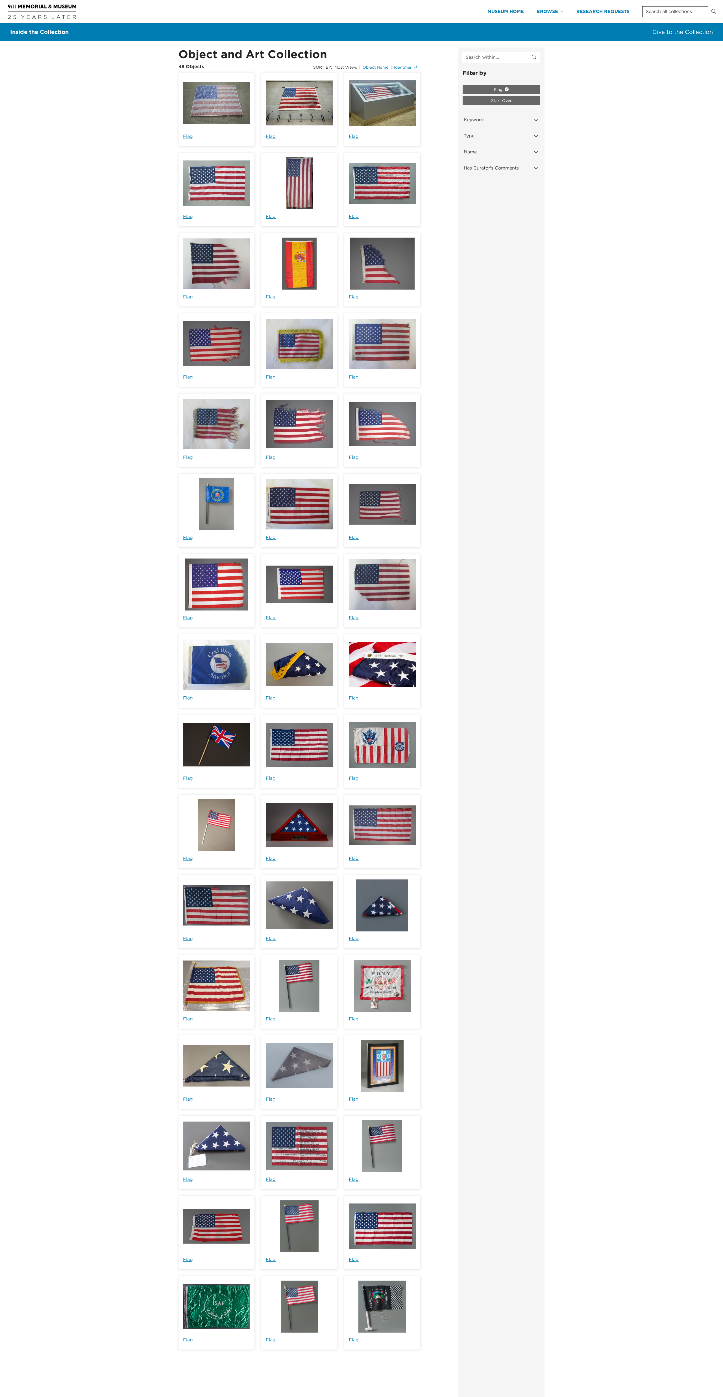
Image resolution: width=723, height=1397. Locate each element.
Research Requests (603, 11)
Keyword (474, 119)
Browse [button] (547, 11)
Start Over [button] (501, 100)
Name (470, 152)
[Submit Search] (714, 11)
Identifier (403, 67)
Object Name (375, 67)
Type (469, 135)
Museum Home (505, 11)
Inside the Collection (39, 32)
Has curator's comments (491, 168)
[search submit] (534, 57)
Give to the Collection (682, 32)
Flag (188, 136)
